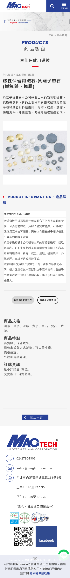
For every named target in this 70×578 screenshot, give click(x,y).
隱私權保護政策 (40, 573)
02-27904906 (26, 458)
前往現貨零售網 (48, 300)
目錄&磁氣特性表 (23, 300)
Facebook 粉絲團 (46, 536)
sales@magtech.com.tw (34, 468)
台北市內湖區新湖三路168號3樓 (39, 477)
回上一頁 (36, 417)
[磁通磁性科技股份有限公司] (18, 6)
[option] (35, 153)
